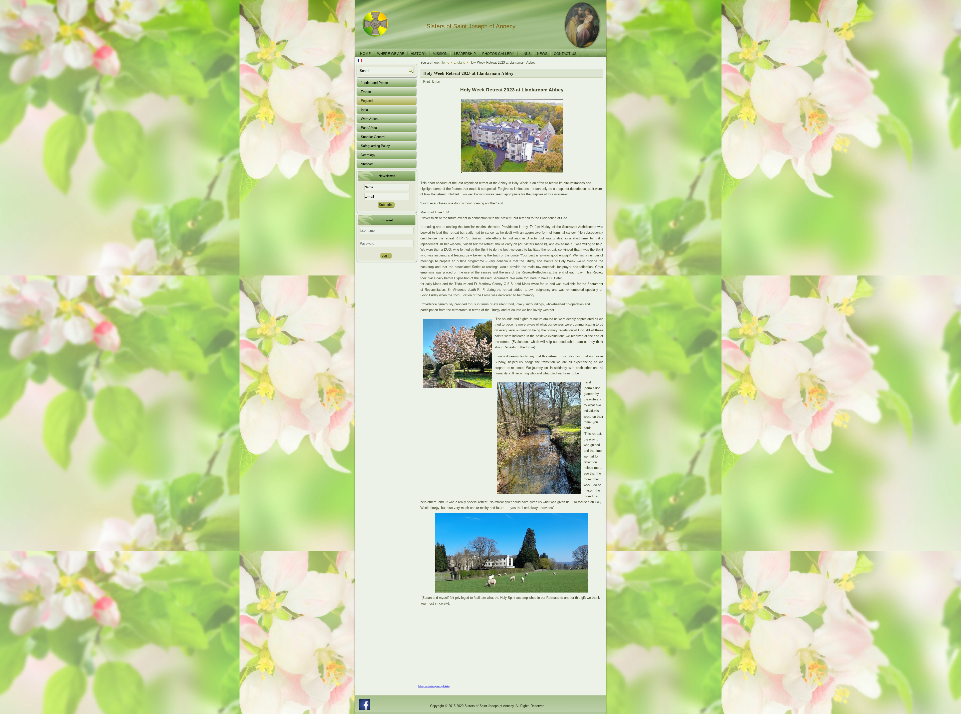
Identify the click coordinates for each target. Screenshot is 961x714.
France (366, 92)
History (418, 54)
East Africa (369, 128)
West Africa (369, 119)
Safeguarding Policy (375, 146)
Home (365, 54)
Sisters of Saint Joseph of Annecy (471, 26)
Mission (440, 54)
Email (436, 81)
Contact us (565, 54)
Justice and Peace (374, 83)
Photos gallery (498, 54)
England (367, 101)
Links (526, 54)
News (542, 54)
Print (426, 81)
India (364, 110)
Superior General (373, 137)
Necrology (368, 155)
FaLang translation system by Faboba (433, 686)
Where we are (390, 54)
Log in (386, 255)
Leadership (465, 54)
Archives (367, 164)
